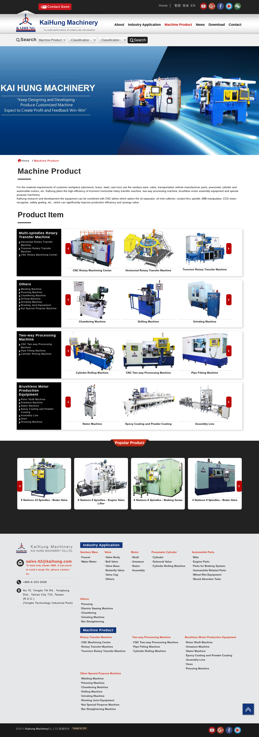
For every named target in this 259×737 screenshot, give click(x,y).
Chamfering (88, 612)
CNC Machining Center (96, 642)
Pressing (87, 604)
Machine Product (178, 25)
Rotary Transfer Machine (97, 646)
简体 (186, 5)
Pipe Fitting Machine (33, 350)
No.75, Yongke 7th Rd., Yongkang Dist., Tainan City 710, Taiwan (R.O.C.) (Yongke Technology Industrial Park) (48, 596)
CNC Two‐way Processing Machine (36, 346)
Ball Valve (112, 561)
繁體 (177, 5)
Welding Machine (31, 289)
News (200, 25)
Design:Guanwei (79, 729)
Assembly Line (29, 415)
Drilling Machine (31, 298)
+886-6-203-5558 (35, 582)
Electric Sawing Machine (97, 608)
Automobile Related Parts (209, 570)
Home (163, 5)
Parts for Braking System (209, 565)
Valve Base (113, 565)
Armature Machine (32, 402)
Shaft (135, 557)
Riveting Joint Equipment (36, 305)
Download (217, 25)
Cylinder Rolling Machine (36, 354)
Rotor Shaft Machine (33, 399)
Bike (196, 557)
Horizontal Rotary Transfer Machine (37, 243)
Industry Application (144, 25)
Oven (24, 418)
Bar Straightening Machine (98, 708)
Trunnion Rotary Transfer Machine (36, 250)
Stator (136, 565)
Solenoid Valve (162, 561)
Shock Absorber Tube (207, 579)
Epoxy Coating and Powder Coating (37, 411)
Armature (138, 561)
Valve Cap (112, 574)
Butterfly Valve (115, 570)
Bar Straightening (92, 621)
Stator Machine (30, 405)
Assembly (138, 570)
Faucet (85, 557)
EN (193, 5)
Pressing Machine (31, 292)
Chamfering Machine (33, 295)
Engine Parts (201, 561)
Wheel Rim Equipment (207, 574)
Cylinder (158, 557)
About (119, 25)
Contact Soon (58, 6)
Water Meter (89, 561)
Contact (235, 25)
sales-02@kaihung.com (49, 567)
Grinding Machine (31, 302)
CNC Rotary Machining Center (39, 254)
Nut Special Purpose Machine (39, 308)
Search (140, 40)
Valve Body (113, 557)
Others (110, 579)
